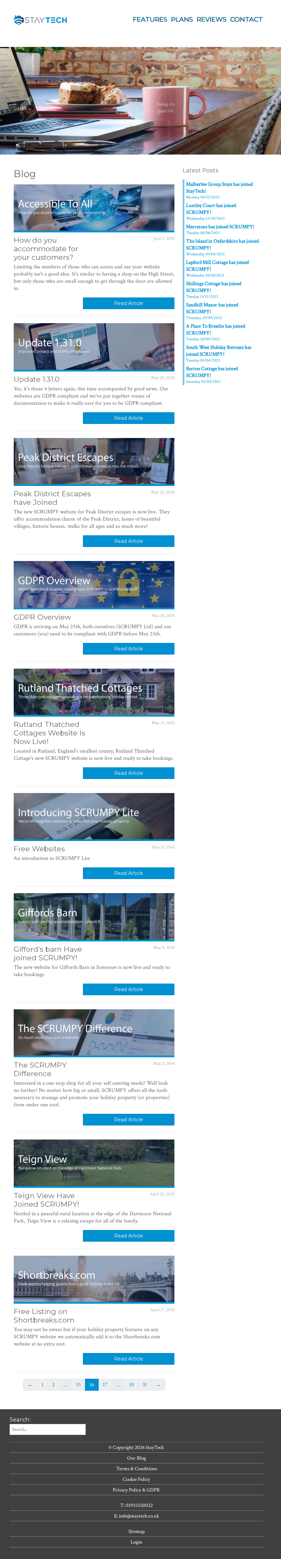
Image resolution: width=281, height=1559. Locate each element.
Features (150, 19)
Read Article (128, 303)
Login (136, 1541)
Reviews (212, 19)
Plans (182, 19)
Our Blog (136, 1457)
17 (105, 1384)
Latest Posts (201, 170)
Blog (25, 174)
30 (131, 1384)
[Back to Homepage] (41, 18)
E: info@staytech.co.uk (136, 1515)
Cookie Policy (136, 1479)
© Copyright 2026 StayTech (136, 1447)
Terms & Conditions (136, 1468)
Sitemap (137, 1531)
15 (78, 1384)
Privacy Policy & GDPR (136, 1489)
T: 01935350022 (136, 1505)
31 (145, 1384)
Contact (246, 19)
